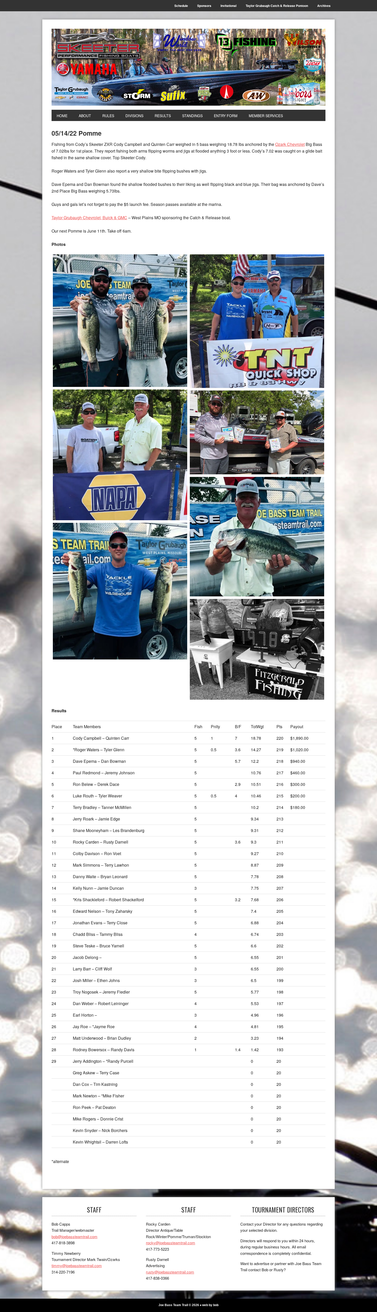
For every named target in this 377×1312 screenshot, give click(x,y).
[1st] (120, 320)
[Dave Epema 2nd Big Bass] (257, 536)
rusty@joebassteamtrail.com (170, 1272)
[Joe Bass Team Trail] (188, 67)
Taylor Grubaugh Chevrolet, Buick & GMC (89, 218)
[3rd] (120, 454)
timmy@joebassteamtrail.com (77, 1265)
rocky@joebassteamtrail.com (170, 1242)
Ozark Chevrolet (290, 144)
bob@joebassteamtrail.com (74, 1236)
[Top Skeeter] (257, 432)
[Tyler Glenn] (120, 591)
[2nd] (257, 321)
